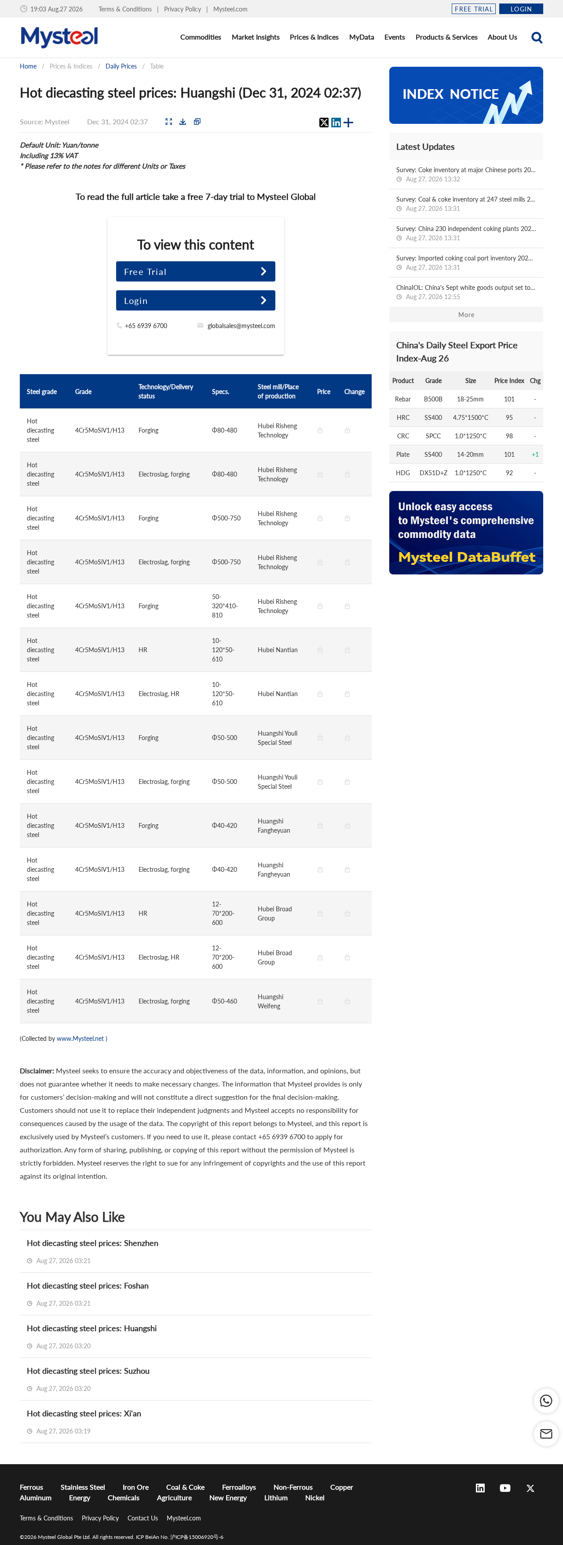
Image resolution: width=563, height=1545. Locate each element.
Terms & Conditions (126, 9)
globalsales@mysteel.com (241, 325)
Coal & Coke (185, 1487)
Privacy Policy (183, 9)
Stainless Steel (83, 1487)
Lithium (276, 1497)
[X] (324, 122)
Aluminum (35, 1497)
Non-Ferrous (293, 1487)
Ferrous (31, 1487)
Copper (341, 1487)
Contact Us (144, 1518)
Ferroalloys (239, 1487)
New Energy (228, 1497)
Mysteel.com (230, 9)
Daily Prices (121, 66)
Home (28, 66)
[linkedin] (336, 122)
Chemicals (123, 1497)
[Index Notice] (466, 95)
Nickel (315, 1497)
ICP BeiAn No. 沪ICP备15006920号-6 (179, 1537)
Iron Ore (136, 1487)
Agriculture (174, 1497)
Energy (79, 1497)
